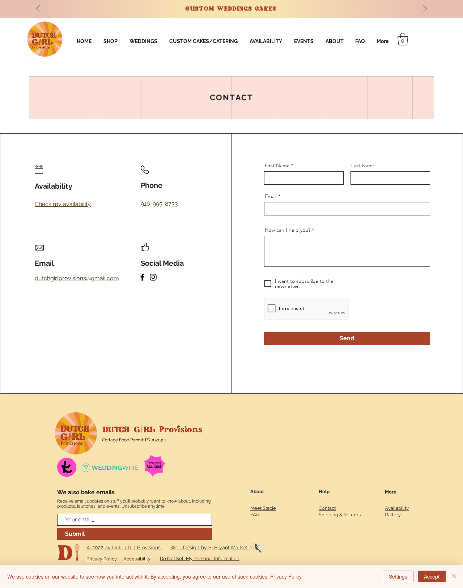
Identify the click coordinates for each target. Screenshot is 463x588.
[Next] (425, 9)
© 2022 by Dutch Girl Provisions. (124, 547)
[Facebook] (142, 277)
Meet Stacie (263, 508)
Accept (431, 576)
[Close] (454, 576)
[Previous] (38, 9)
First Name (277, 165)
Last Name (363, 165)
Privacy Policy (286, 576)
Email (271, 196)
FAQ (255, 514)
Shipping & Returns (340, 514)
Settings (398, 576)
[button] (403, 39)
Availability (397, 508)
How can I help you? (287, 229)
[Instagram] (153, 277)
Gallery (393, 514)
